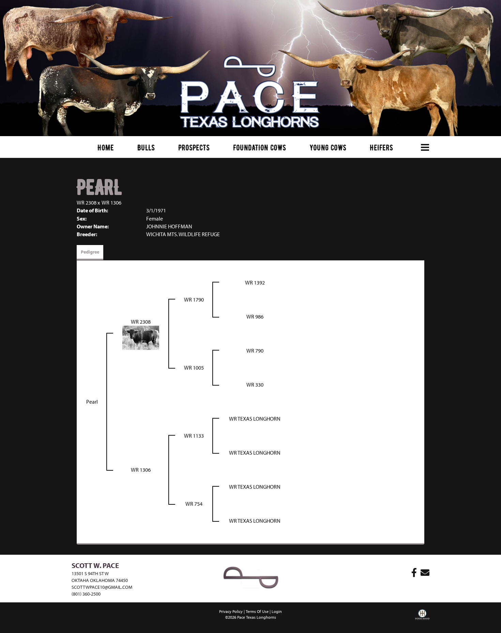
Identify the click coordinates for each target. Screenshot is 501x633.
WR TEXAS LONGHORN (254, 418)
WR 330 (254, 384)
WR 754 (193, 503)
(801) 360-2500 (86, 594)
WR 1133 (194, 435)
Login (277, 611)
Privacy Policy (231, 611)
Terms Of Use (257, 611)
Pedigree (90, 252)
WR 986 (254, 316)
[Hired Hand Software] (422, 619)
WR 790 (254, 350)
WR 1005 (194, 367)
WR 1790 (194, 299)
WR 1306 (111, 202)
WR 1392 (255, 282)
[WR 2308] (140, 337)
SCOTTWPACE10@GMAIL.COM (102, 587)
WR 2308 (86, 202)
